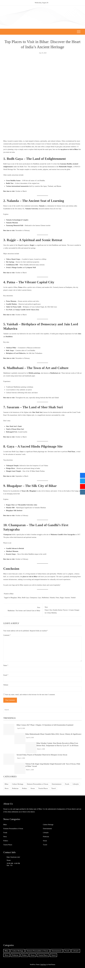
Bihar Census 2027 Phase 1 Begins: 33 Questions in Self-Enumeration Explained (45, 725)
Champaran (33, 597)
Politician (15, 788)
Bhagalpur (14, 597)
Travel (53, 788)
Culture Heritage (17, 784)
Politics (24, 788)
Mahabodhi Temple (65, 166)
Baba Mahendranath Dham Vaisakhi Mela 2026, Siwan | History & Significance (53, 734)
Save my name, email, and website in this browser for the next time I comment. (30, 694)
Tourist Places (43, 788)
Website (5, 685)
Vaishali (73, 597)
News (7, 788)
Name (5, 665)
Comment (7, 635)
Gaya (39, 597)
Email (5, 675)
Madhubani (6, 373)
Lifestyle (76, 784)
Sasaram (67, 597)
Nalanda (52, 597)
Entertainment (56, 784)
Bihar (12, 594)
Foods (67, 784)
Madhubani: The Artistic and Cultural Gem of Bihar (24, 609)
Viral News (43, 964)
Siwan (33, 788)
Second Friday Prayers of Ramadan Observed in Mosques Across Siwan (42, 755)
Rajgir (62, 597)
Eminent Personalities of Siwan (37, 784)
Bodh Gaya (6, 164)
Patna (57, 597)
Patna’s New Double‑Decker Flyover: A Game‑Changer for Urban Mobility (62, 610)
